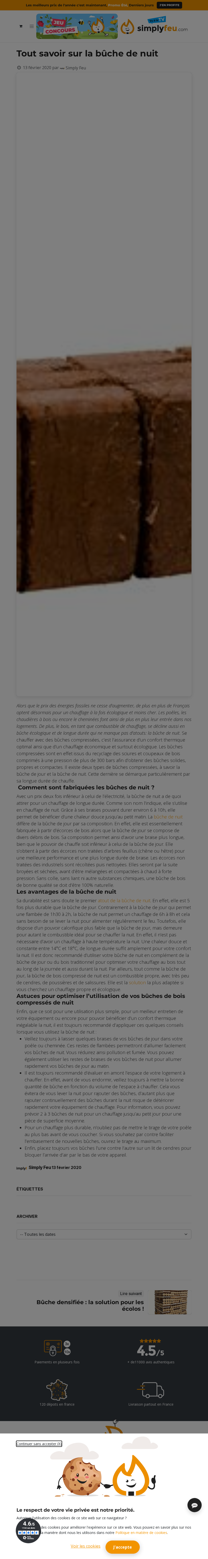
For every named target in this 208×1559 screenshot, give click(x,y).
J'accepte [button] (122, 1547)
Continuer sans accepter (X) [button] (39, 1443)
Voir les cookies (85, 1546)
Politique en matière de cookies (141, 1532)
